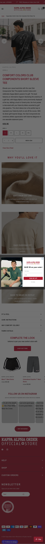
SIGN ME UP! (33, 278)
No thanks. (33, 281)
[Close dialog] (42, 259)
